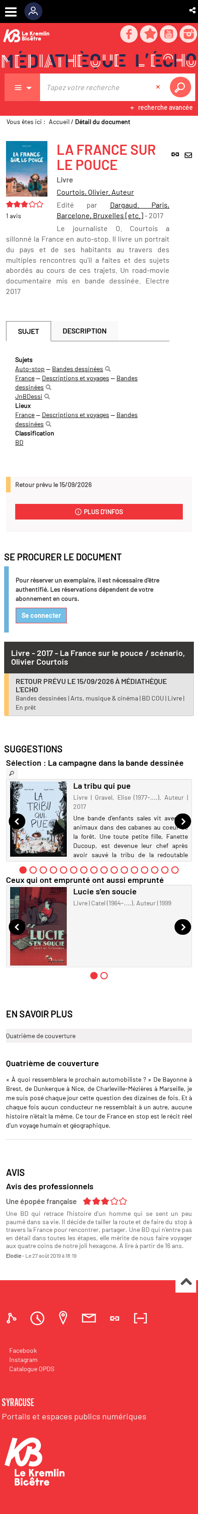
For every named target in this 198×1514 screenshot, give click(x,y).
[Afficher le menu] (11, 12)
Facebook (23, 1350)
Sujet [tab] (28, 331)
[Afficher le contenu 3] (43, 870)
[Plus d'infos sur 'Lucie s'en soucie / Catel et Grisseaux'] (38, 926)
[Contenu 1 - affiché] (23, 870)
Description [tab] (85, 330)
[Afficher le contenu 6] (73, 870)
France (25, 378)
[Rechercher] (108, 369)
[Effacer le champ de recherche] (159, 87)
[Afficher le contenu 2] (33, 870)
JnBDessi (28, 396)
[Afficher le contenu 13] (144, 870)
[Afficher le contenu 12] (134, 870)
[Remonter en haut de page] (185, 1283)
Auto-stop (30, 369)
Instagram (23, 1359)
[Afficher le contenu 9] (104, 870)
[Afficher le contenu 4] (53, 870)
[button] (193, 10)
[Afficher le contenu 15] (165, 870)
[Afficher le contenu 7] (83, 870)
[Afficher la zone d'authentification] (36, 11)
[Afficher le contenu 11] (124, 870)
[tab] (13, 1318)
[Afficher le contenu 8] (94, 870)
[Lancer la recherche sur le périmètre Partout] (182, 87)
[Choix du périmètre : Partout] (23, 87)
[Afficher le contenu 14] (154, 870)
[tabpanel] (87, 401)
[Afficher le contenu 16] (175, 870)
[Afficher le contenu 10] (114, 870)
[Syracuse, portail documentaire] (99, 60)
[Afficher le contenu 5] (63, 870)
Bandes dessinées (77, 369)
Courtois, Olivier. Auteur (95, 191)
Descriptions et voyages (75, 378)
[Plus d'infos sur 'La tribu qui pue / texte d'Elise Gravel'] (38, 819)
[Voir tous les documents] (12, 773)
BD (19, 442)
